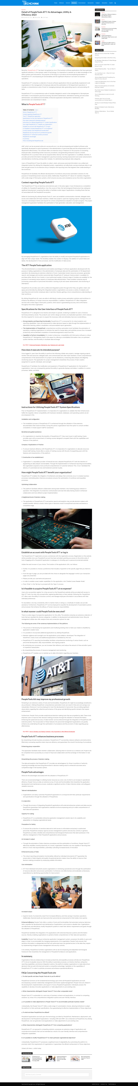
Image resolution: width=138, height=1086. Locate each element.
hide (36, 110)
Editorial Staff (37, 17)
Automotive (91, 2)
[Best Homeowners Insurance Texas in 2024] (75, 1059)
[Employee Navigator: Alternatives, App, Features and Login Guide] (50, 1059)
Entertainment (82, 2)
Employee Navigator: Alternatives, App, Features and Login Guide (62, 1058)
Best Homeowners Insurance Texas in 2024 (85, 1058)
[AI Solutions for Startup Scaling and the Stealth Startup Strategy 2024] (26, 1059)
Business (74, 2)
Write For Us (95, 1084)
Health (111, 2)
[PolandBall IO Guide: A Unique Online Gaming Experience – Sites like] (97, 21)
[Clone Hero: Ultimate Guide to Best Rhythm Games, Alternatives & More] (97, 14)
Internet (68, 2)
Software (61, 2)
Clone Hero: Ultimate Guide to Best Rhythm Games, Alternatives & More (109, 16)
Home (55, 2)
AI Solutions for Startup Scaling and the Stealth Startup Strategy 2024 (37, 1058)
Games (103, 12)
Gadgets (98, 2)
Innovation (104, 2)
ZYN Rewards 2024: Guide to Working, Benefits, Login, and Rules (108, 44)
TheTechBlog (112, 1084)
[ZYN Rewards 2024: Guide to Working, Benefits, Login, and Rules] (97, 42)
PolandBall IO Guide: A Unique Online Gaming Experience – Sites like (109, 23)
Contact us (103, 1084)
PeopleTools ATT (33, 70)
